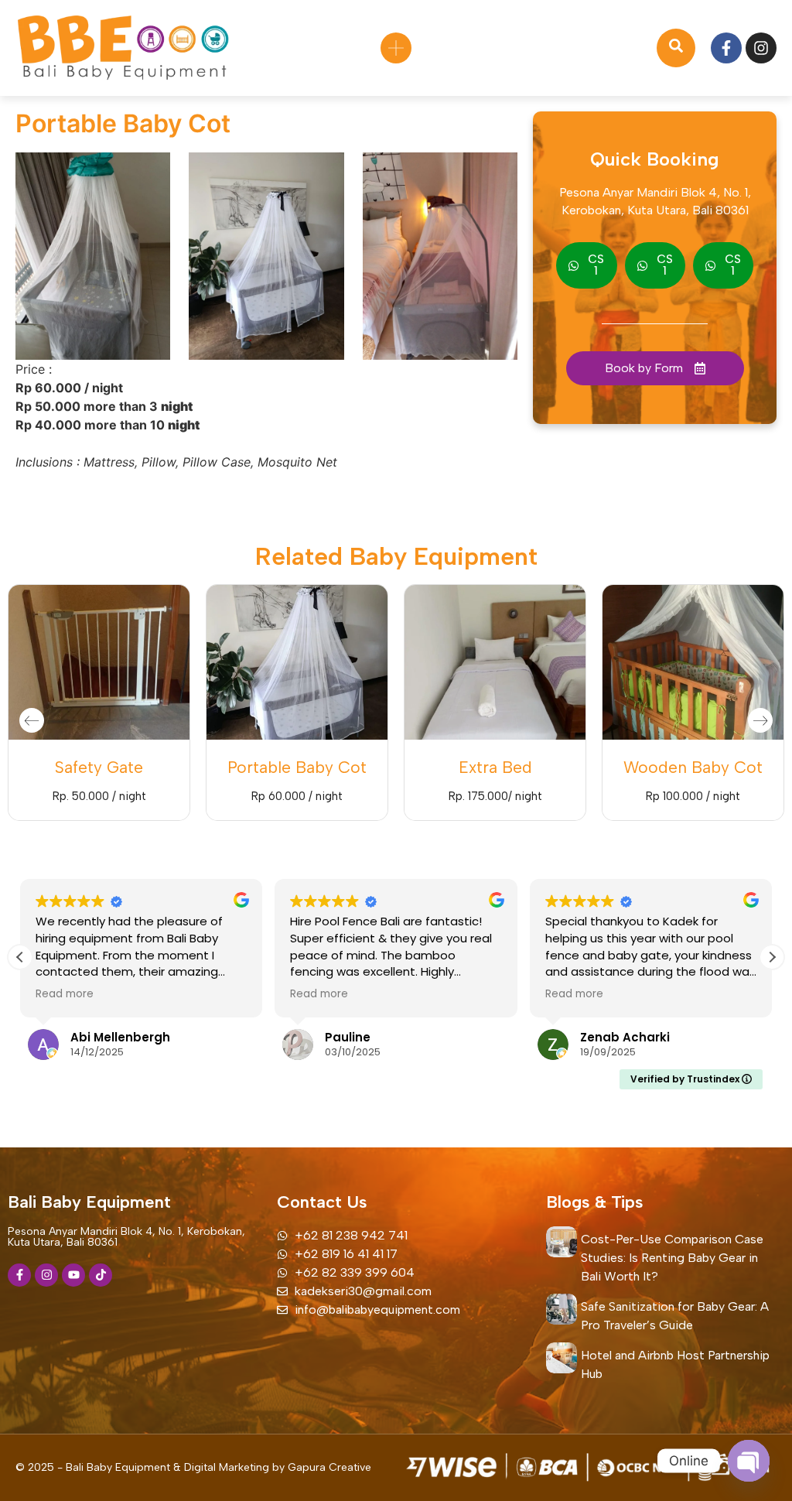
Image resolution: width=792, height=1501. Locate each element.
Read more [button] (65, 994)
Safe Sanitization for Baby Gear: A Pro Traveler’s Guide (675, 1315)
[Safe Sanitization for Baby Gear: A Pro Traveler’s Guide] (561, 1309)
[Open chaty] (749, 1461)
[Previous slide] (31, 720)
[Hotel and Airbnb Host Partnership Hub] (561, 1357)
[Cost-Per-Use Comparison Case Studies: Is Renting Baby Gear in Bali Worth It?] (561, 1241)
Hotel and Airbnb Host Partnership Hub (675, 1364)
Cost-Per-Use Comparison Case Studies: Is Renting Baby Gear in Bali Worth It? (672, 1258)
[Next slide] (760, 720)
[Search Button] (676, 48)
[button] (771, 957)
